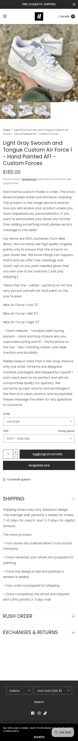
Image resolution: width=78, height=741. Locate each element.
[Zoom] (39, 63)
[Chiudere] (74, 4)
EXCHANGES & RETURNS (30, 632)
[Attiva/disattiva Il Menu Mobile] (7, 16)
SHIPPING (13, 498)
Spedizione (29, 179)
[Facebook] (32, 713)
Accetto (39, 737)
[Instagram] (39, 713)
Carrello (64, 16)
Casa (6, 130)
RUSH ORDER (17, 616)
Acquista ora (39, 465)
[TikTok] (45, 713)
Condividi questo (19, 479)
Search (39, 702)
